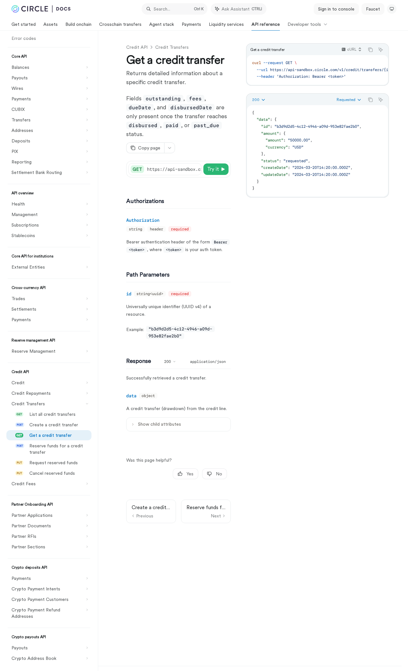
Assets (50, 24)
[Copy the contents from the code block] (370, 50)
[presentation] (52, 351)
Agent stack (161, 24)
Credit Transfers (172, 47)
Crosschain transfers (120, 24)
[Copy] (195, 169)
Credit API (137, 47)
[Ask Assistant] (380, 50)
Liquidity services (226, 24)
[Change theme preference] (392, 9)
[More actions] (169, 147)
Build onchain (78, 24)
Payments (191, 24)
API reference (265, 24)
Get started (23, 24)
